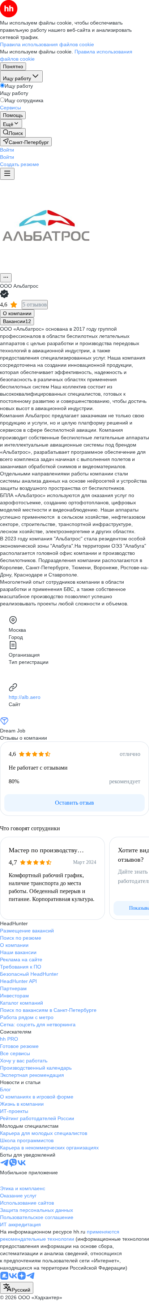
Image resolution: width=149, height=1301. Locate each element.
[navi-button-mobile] (7, 174)
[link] (13, 132)
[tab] (17, 313)
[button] (7, 150)
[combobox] (16, 1288)
